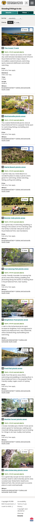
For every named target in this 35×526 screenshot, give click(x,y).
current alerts (19, 52)
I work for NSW (6, 506)
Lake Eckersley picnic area (16, 470)
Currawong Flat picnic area (16, 269)
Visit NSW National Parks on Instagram (7, 523)
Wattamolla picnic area (14, 116)
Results (8, 13)
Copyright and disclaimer (22, 510)
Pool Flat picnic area (13, 368)
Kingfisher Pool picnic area (16, 320)
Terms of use (22, 504)
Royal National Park (8, 88)
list (11, 22)
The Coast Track (11, 48)
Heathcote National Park (9, 340)
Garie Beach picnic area (15, 167)
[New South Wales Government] (32, 519)
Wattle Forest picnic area (15, 419)
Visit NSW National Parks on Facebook (3, 523)
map (17, 22)
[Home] (3, 3)
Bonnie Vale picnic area (14, 218)
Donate (20, 516)
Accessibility (21, 501)
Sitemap (20, 513)
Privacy (19, 506)
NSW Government (7, 504)
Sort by (3, 18)
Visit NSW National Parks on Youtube (11, 523)
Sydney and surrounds (23, 88)
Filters (24, 13)
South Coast (6, 89)
